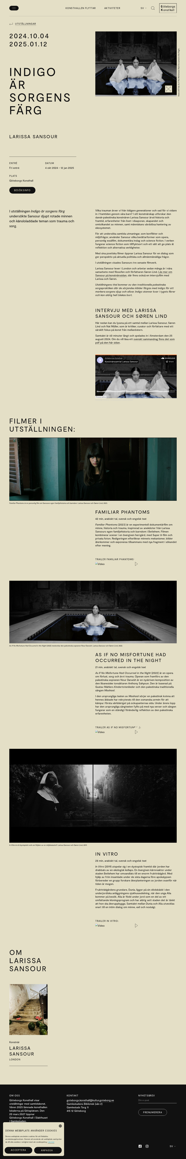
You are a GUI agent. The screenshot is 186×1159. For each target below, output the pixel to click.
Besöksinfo (22, 190)
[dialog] (33, 1139)
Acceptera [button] (18, 1150)
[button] (48, 1150)
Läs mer (51, 1142)
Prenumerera (152, 1112)
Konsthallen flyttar (81, 8)
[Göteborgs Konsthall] (168, 8)
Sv (142, 8)
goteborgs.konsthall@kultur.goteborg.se (90, 1100)
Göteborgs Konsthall (102, 400)
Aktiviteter (112, 8)
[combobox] (60, 1126)
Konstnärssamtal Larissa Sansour (121, 400)
